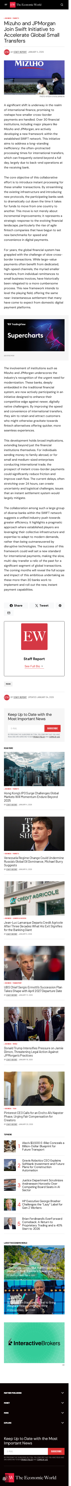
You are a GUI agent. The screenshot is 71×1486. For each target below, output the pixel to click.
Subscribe (52, 728)
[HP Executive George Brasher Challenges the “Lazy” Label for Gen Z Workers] (10, 1205)
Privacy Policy (39, 736)
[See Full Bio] (42, 666)
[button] (6, 5)
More (6, 1413)
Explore (7, 1423)
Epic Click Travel (17, 1310)
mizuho (8, 684)
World (15, 1044)
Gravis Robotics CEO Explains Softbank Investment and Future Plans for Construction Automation (43, 1165)
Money (7, 1403)
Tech (14, 1108)
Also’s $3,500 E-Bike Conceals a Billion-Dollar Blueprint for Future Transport (43, 1146)
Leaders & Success (19, 918)
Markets (16, 18)
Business (8, 18)
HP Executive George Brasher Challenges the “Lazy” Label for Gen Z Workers (42, 1204)
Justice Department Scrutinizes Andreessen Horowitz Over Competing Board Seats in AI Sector (42, 1185)
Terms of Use (54, 736)
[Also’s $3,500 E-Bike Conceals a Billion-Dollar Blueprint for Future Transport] (10, 1146)
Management (17, 983)
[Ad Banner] (34, 335)
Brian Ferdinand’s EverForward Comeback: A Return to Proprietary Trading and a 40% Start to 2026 (42, 1223)
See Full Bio (32, 666)
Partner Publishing (13, 1393)
